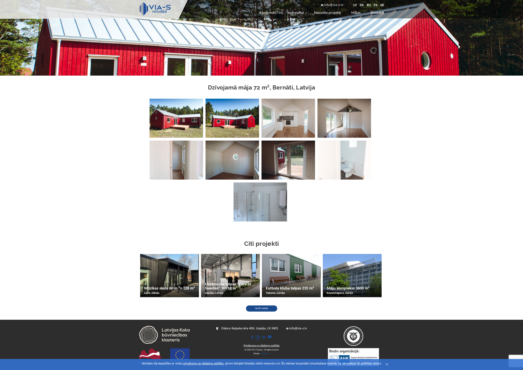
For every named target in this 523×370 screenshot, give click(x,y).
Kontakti (377, 13)
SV (375, 5)
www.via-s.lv (272, 363)
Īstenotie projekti (327, 13)
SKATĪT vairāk (261, 308)
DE (382, 5)
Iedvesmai (296, 13)
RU (369, 5)
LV (354, 5)
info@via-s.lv (333, 5)
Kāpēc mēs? (268, 13)
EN (362, 5)
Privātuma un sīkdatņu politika (262, 345)
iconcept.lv (265, 354)
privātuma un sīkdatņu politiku (203, 363)
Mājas (356, 13)
